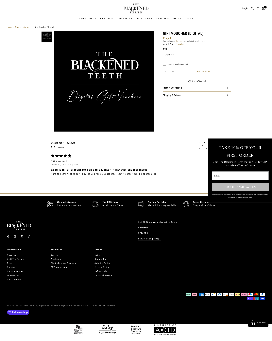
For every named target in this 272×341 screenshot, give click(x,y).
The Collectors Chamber (63, 263)
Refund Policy (101, 271)
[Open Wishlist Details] (258, 8)
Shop (17, 27)
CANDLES (161, 18)
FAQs (97, 255)
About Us (12, 255)
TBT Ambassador (60, 267)
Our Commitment (16, 271)
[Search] (252, 8)
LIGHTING (105, 18)
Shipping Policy (102, 263)
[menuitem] (87, 19)
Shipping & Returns (172, 95)
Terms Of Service (103, 275)
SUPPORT (99, 249)
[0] (263, 8)
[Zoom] (148, 37)
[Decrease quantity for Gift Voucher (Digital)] (165, 71)
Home (9, 27)
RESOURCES (56, 249)
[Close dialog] (267, 143)
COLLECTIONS (86, 18)
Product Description (172, 87)
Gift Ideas (27, 27)
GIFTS (176, 18)
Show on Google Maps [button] (149, 239)
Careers (11, 267)
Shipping (180, 41)
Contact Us (100, 259)
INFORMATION (14, 249)
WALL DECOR (143, 18)
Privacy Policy (101, 267)
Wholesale (56, 259)
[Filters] (202, 145)
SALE (188, 18)
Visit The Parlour (16, 259)
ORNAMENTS (123, 18)
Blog (9, 263)
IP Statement (13, 275)
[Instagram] (17, 236)
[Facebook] (10, 236)
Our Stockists (14, 279)
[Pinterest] (24, 236)
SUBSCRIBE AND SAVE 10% (240, 187)
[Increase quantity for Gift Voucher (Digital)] (173, 71)
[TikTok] (31, 236)
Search (54, 255)
